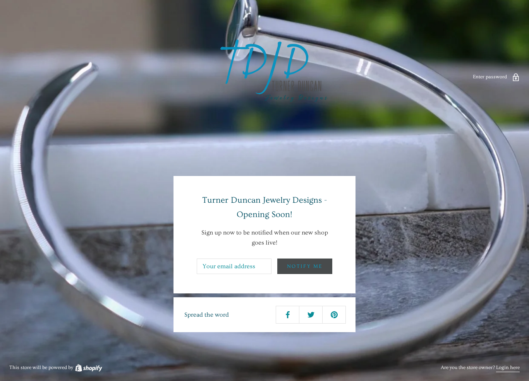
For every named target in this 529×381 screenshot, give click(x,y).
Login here (508, 367)
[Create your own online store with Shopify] (88, 367)
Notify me (305, 266)
